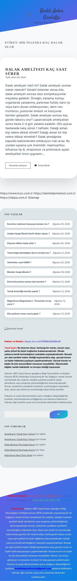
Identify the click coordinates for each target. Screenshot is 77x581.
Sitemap (33, 197)
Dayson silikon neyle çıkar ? (21, 243)
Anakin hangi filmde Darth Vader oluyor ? (28, 233)
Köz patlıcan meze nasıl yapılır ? (23, 313)
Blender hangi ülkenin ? (19, 272)
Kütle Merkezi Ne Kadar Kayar (19, 444)
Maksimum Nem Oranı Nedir (18, 455)
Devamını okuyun (19, 166)
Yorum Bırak (44, 165)
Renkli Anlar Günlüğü (51, 14)
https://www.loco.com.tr (16, 193)
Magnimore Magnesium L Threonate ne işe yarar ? (29, 302)
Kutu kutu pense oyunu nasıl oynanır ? (26, 281)
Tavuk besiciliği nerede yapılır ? (23, 291)
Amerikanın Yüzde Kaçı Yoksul (19, 434)
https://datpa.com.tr (13, 197)
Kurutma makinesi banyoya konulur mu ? (28, 224)
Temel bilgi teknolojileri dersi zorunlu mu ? (29, 252)
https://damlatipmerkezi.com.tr (55, 193)
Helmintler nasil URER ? (19, 262)
